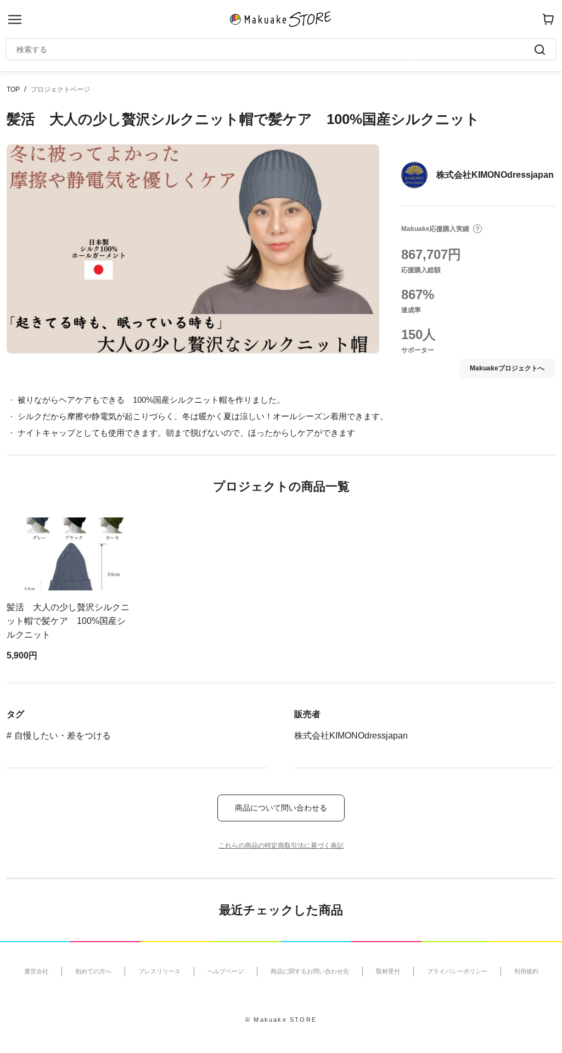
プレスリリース (159, 971)
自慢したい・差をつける (62, 735)
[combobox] (275, 49)
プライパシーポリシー (457, 971)
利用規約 (526, 971)
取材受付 (388, 971)
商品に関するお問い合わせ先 (310, 971)
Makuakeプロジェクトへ (507, 368)
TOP (13, 89)
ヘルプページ (225, 971)
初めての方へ (93, 971)
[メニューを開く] (14, 19)
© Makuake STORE (281, 1019)
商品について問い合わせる (281, 807)
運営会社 (36, 971)
